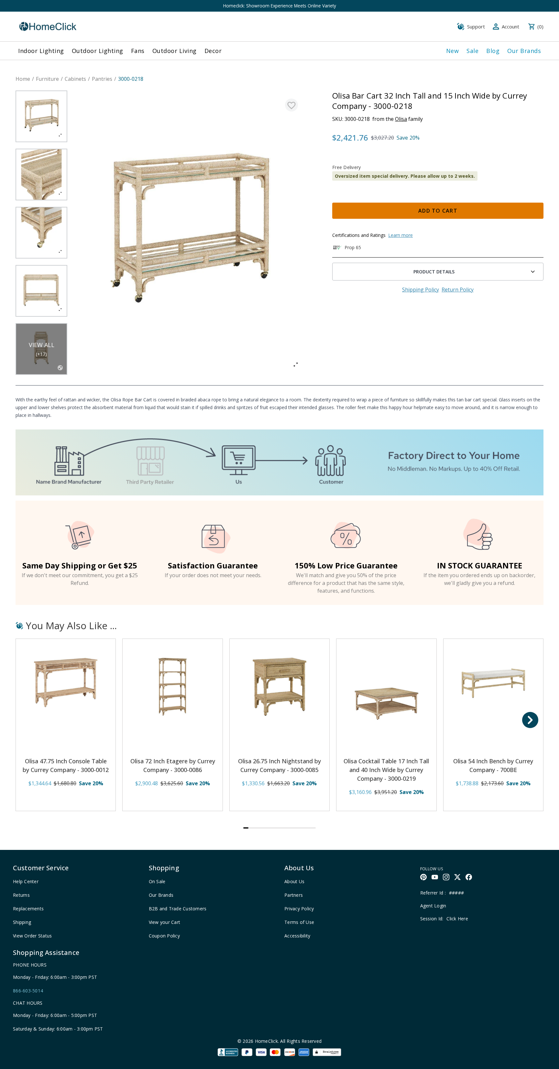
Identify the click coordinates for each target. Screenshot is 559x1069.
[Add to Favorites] (291, 105)
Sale (472, 51)
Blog (492, 51)
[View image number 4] (41, 291)
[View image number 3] (41, 233)
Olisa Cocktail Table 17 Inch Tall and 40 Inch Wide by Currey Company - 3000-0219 (386, 769)
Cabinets (75, 78)
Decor (213, 51)
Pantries (102, 78)
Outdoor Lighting (97, 51)
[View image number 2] (41, 174)
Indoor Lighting (41, 51)
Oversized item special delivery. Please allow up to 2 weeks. (405, 176)
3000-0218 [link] (130, 78)
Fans (138, 51)
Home (23, 78)
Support (476, 26)
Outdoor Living (174, 51)
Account (510, 26)
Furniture (47, 78)
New (452, 51)
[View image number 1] (41, 116)
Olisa (401, 118)
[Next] (530, 720)
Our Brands (524, 51)
